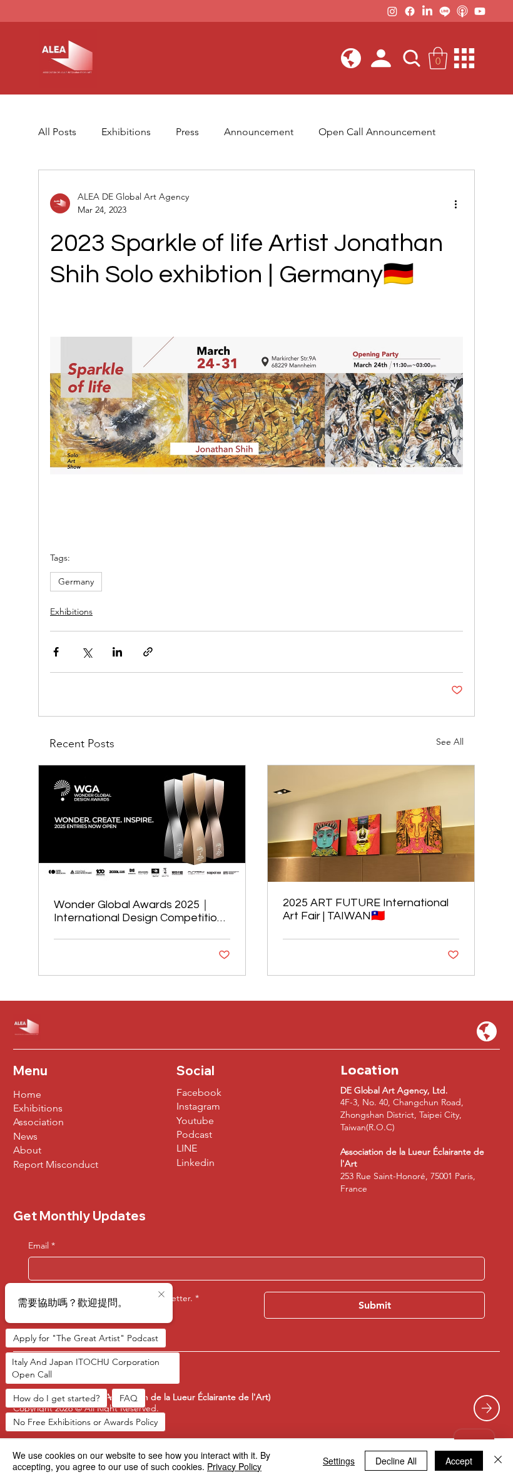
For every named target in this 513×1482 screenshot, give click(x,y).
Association (38, 1122)
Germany (76, 581)
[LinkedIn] (427, 11)
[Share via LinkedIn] (117, 652)
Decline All (396, 1460)
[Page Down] (487, 1408)
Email (41, 1245)
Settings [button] (339, 1460)
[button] (351, 58)
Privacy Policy (234, 1466)
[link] (438, 58)
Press (187, 132)
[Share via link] (148, 652)
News (25, 1136)
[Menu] (465, 58)
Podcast (194, 1134)
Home (27, 1094)
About (27, 1150)
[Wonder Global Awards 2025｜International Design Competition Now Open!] (142, 823)
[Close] (497, 1460)
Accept (458, 1460)
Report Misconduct (55, 1164)
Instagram (198, 1106)
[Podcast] (462, 11)
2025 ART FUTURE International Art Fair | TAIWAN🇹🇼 (366, 909)
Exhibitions (126, 132)
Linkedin (195, 1162)
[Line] (445, 11)
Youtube (195, 1121)
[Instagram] (392, 11)
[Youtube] (480, 11)
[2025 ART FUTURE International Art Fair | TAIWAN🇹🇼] (371, 823)
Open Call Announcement (376, 132)
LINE (186, 1148)
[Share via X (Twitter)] (87, 652)
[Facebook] (410, 11)
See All (450, 741)
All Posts (57, 132)
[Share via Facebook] (56, 652)
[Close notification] (161, 1295)
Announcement (258, 132)
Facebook (198, 1092)
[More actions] (455, 203)
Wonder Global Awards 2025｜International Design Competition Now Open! (138, 911)
